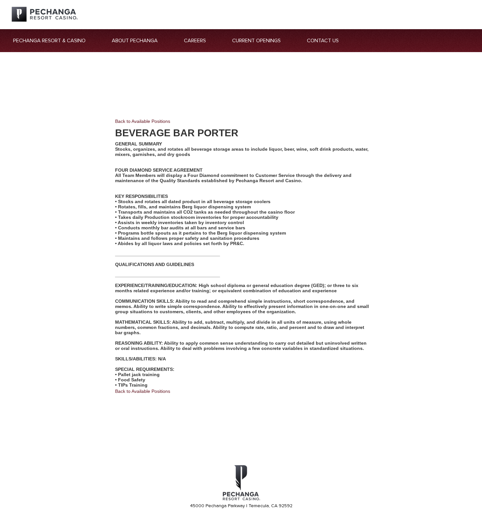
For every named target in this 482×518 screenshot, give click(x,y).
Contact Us (323, 40)
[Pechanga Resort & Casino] (241, 499)
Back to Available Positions (142, 121)
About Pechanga (135, 40)
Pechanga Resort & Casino (49, 40)
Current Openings (256, 40)
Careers (195, 40)
